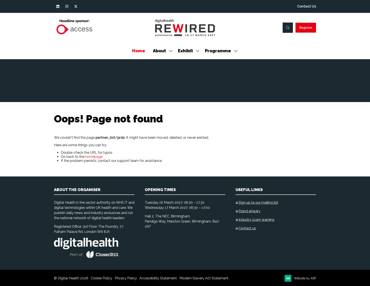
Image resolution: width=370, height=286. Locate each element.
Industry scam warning (256, 220)
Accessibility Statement (158, 278)
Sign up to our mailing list (258, 202)
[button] (288, 28)
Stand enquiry (249, 211)
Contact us (247, 228)
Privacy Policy (126, 278)
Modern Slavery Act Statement (203, 278)
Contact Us (306, 6)
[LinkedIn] (58, 6)
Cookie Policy (101, 278)
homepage (94, 157)
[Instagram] (67, 6)
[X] (76, 6)
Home (138, 50)
